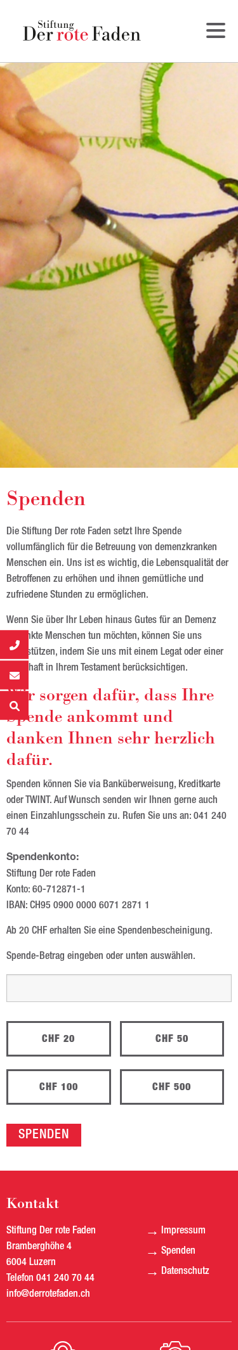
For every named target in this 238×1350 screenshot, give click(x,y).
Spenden (178, 1251)
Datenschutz (185, 1271)
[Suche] (14, 705)
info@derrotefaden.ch (48, 1294)
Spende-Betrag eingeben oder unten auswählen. (100, 956)
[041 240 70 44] (14, 645)
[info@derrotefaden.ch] (14, 675)
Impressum (183, 1230)
